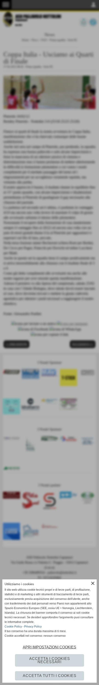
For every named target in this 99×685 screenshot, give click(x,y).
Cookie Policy (13, 626)
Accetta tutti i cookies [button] (49, 676)
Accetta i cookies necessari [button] (49, 660)
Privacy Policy (33, 626)
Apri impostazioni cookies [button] (49, 647)
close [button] (93, 583)
